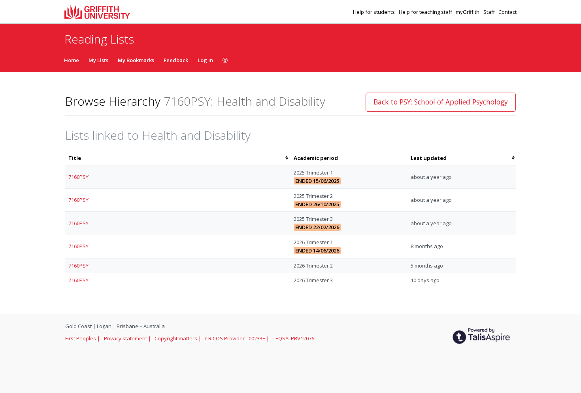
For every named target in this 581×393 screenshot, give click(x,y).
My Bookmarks (136, 60)
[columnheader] (177, 158)
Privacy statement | (128, 338)
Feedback (176, 60)
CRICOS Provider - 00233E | (237, 338)
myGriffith (468, 11)
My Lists (98, 60)
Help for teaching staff (426, 11)
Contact (507, 11)
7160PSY (78, 176)
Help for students (374, 11)
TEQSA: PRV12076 (293, 338)
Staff (489, 11)
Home (71, 60)
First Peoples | (83, 338)
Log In (205, 60)
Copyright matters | (178, 338)
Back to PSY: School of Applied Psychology (441, 101)
